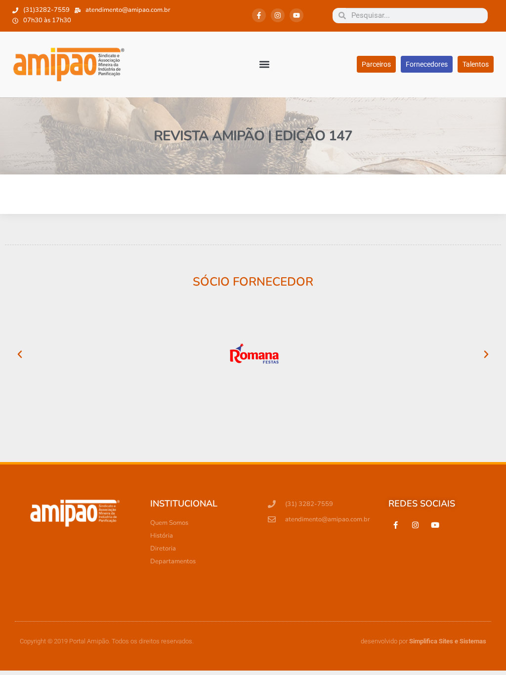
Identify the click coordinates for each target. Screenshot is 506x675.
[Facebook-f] (259, 15)
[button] (264, 64)
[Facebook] (395, 525)
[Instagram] (278, 15)
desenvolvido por (423, 641)
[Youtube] (296, 15)
